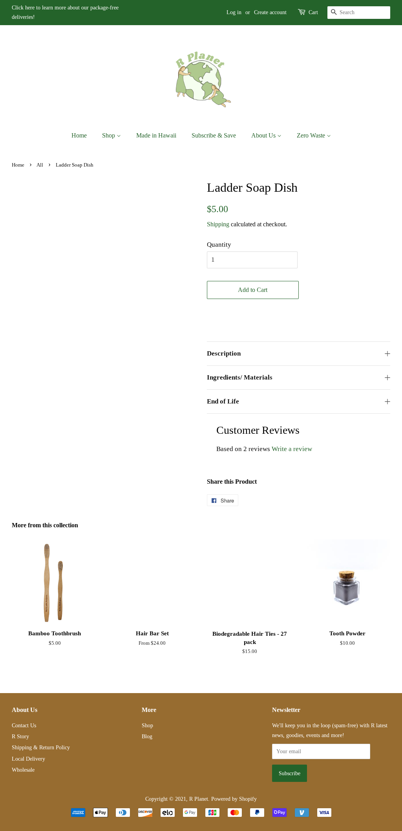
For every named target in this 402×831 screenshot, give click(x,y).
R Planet (198, 799)
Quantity (219, 244)
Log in (234, 12)
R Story (20, 736)
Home (79, 135)
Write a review (292, 449)
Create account (270, 12)
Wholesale (23, 770)
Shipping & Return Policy (41, 747)
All (40, 165)
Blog (147, 736)
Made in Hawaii (156, 135)
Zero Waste (312, 135)
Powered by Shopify (234, 799)
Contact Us (24, 725)
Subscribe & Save (214, 135)
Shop (109, 135)
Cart (313, 12)
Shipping (218, 224)
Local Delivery (28, 759)
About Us (264, 135)
